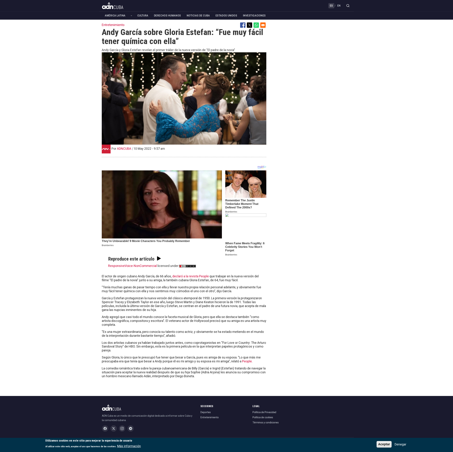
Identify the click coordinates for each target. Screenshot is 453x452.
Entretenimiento (113, 25)
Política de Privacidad (264, 412)
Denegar (400, 444)
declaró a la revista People (191, 276)
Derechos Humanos (167, 15)
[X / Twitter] (113, 428)
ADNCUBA (124, 148)
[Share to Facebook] (242, 25)
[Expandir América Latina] (131, 16)
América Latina (115, 15)
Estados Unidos (226, 15)
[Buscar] (348, 5)
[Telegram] (130, 428)
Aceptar (384, 444)
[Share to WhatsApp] (256, 25)
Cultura (142, 15)
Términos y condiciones (266, 422)
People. (247, 361)
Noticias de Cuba (198, 15)
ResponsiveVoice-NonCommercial (132, 266)
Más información (129, 446)
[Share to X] (249, 25)
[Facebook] (105, 428)
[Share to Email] (263, 25)
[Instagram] (122, 428)
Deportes (205, 412)
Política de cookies (263, 417)
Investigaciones (254, 15)
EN (338, 5)
